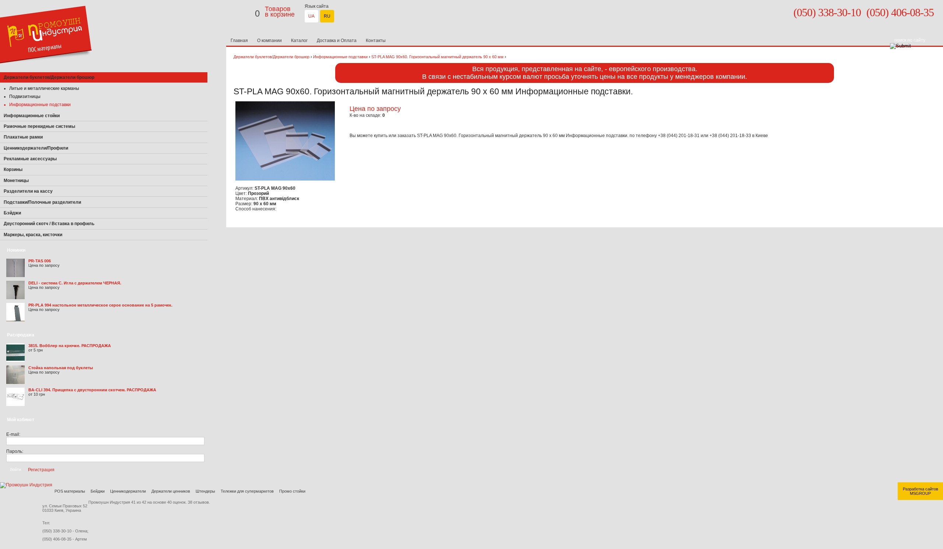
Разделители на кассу (28, 191)
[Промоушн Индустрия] (46, 70)
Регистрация (41, 469)
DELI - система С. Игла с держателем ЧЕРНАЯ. (74, 283)
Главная (239, 40)
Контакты (376, 40)
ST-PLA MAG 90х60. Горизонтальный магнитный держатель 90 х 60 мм (437, 57)
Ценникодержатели (128, 491)
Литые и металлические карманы (44, 88)
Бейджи (98, 491)
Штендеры (205, 491)
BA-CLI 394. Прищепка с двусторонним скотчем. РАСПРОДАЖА (92, 390)
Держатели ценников (170, 491)
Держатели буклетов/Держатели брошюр (271, 57)
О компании (269, 40)
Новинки (16, 250)
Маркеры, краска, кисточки (33, 234)
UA (311, 16)
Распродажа (20, 335)
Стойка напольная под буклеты (60, 368)
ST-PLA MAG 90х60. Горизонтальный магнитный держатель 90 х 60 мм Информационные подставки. (523, 135)
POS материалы (70, 491)
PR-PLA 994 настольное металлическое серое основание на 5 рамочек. (100, 305)
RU (327, 16)
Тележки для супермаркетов (247, 491)
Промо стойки (292, 491)
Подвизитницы (25, 96)
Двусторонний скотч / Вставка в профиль (49, 223)
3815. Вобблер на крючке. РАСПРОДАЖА (69, 345)
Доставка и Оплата (337, 40)
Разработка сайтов (920, 489)
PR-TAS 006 (39, 261)
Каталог (299, 40)
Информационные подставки (40, 104)
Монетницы (16, 180)
